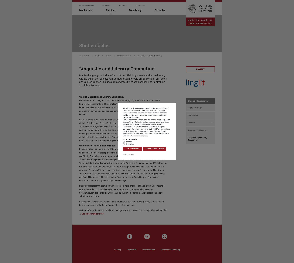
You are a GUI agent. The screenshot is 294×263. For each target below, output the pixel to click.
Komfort (129, 142)
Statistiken (130, 144)
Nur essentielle (131, 139)
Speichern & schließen (155, 149)
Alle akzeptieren (132, 149)
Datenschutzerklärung (139, 136)
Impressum (129, 154)
